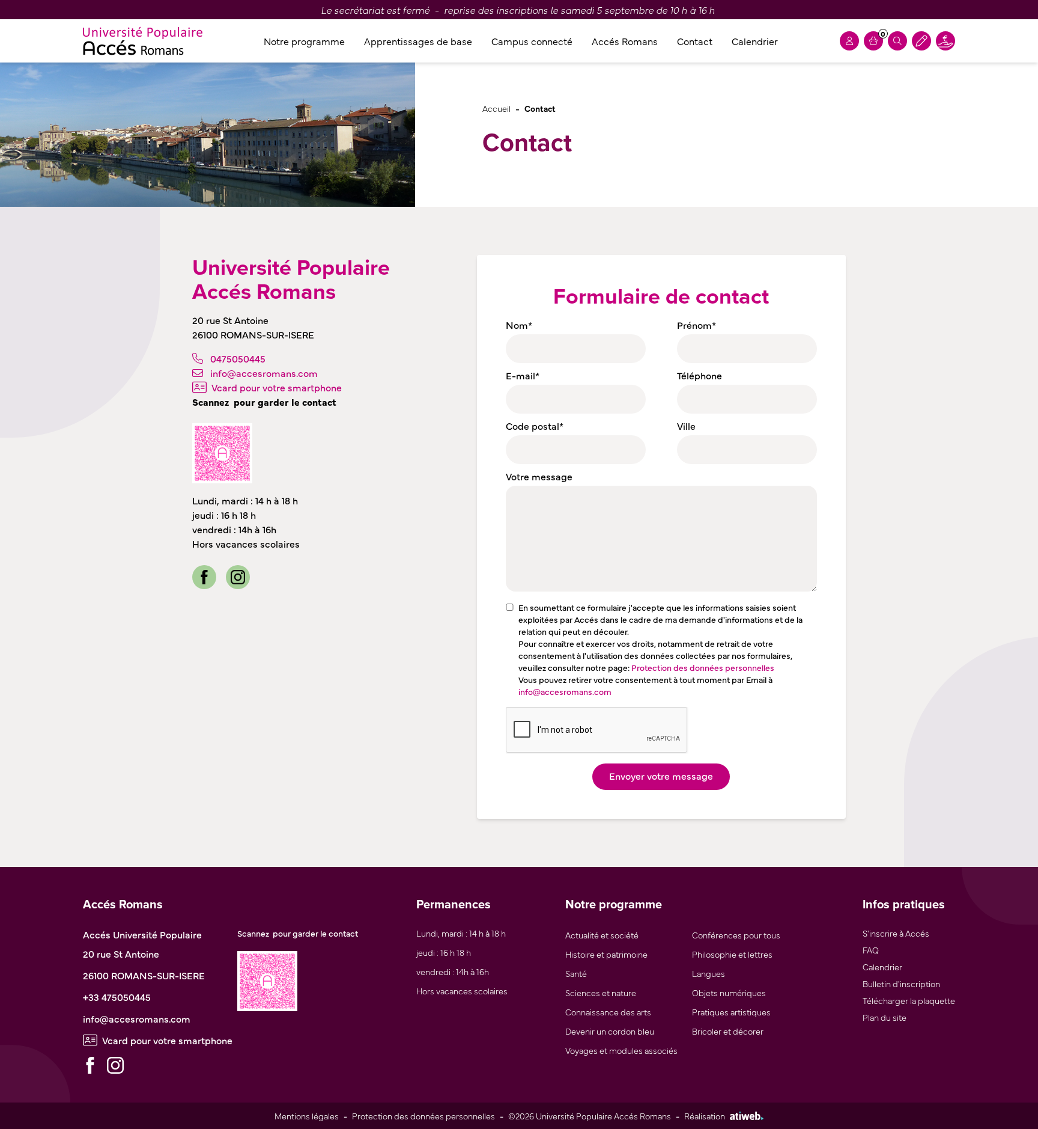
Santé (576, 973)
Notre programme (304, 40)
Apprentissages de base (418, 40)
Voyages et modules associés (621, 1050)
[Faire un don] (945, 40)
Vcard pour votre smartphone (276, 387)
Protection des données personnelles (702, 667)
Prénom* (696, 324)
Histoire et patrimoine (606, 953)
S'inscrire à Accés (896, 932)
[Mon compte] (849, 40)
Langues (708, 973)
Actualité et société (602, 934)
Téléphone (699, 375)
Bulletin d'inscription (901, 983)
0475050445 (238, 358)
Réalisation (704, 1115)
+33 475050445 (117, 996)
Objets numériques (729, 992)
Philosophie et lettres (732, 953)
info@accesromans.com (264, 372)
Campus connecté (531, 40)
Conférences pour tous (736, 934)
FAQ (871, 949)
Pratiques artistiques (731, 1011)
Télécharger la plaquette (909, 1000)
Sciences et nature (600, 992)
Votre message (539, 476)
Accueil (496, 108)
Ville (686, 425)
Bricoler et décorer (727, 1030)
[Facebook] (204, 577)
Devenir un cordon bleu (609, 1030)
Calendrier (755, 40)
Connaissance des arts (608, 1011)
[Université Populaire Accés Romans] (142, 40)
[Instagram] (238, 577)
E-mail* (522, 375)
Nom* (519, 324)
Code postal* (534, 425)
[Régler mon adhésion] (921, 40)
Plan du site (884, 1017)
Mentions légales (307, 1115)
